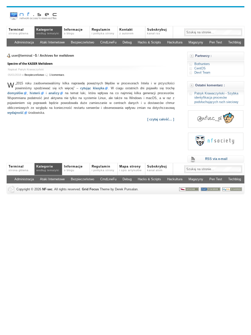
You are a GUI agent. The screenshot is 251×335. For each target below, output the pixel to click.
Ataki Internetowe (52, 42)
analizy (54, 93)
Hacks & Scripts (149, 42)
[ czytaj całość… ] (160, 119)
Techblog (234, 42)
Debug (127, 42)
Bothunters (202, 64)
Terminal (18, 31)
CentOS (200, 68)
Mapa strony (130, 168)
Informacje (73, 31)
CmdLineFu (108, 42)
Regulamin (103, 31)
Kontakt (126, 31)
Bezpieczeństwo (82, 42)
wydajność (15, 113)
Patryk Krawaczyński (209, 93)
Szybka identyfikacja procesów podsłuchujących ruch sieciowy (216, 98)
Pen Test (215, 42)
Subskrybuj (157, 31)
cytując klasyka (92, 88)
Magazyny (195, 42)
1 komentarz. (57, 74)
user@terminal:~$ (24, 55)
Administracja (24, 42)
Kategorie (47, 31)
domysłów (15, 93)
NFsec (47, 189)
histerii (35, 93)
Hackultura (174, 42)
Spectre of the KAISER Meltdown (30, 63)
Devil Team (202, 72)
